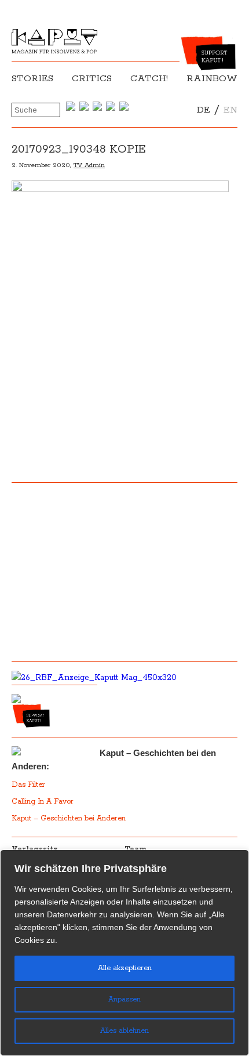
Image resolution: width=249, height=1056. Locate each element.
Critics (92, 79)
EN (230, 110)
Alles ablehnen (124, 1030)
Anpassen (124, 999)
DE (203, 110)
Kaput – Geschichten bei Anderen (69, 818)
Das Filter (29, 784)
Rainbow (211, 79)
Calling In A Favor (43, 801)
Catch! (149, 79)
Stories (32, 79)
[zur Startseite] (54, 51)
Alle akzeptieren (125, 968)
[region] (124, 952)
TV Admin (89, 165)
